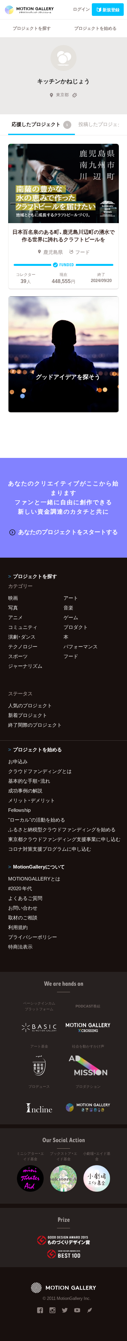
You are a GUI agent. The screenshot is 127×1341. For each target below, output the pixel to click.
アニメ (15, 617)
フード (71, 656)
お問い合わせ (22, 907)
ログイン (81, 9)
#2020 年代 (20, 888)
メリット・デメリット (31, 800)
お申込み (18, 761)
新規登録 (111, 9)
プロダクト (76, 627)
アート (71, 597)
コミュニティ (22, 627)
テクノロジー (22, 646)
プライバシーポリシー (32, 936)
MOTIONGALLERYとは (34, 878)
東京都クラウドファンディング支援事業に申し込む (63, 839)
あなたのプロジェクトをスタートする (68, 531)
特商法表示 (20, 946)
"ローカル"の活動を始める (36, 819)
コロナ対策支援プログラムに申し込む (49, 848)
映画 (13, 597)
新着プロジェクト (27, 715)
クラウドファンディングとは (40, 771)
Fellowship (19, 809)
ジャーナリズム (25, 665)
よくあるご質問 (25, 898)
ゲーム (71, 617)
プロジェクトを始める (95, 28)
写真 (13, 607)
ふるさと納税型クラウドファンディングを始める (62, 829)
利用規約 (18, 927)
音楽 (68, 607)
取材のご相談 (22, 917)
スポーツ (18, 656)
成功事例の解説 (25, 790)
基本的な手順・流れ (29, 780)
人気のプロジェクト (30, 705)
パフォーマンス (81, 646)
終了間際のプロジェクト (35, 724)
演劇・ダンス (21, 636)
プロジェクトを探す (32, 28)
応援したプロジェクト (40, 124)
